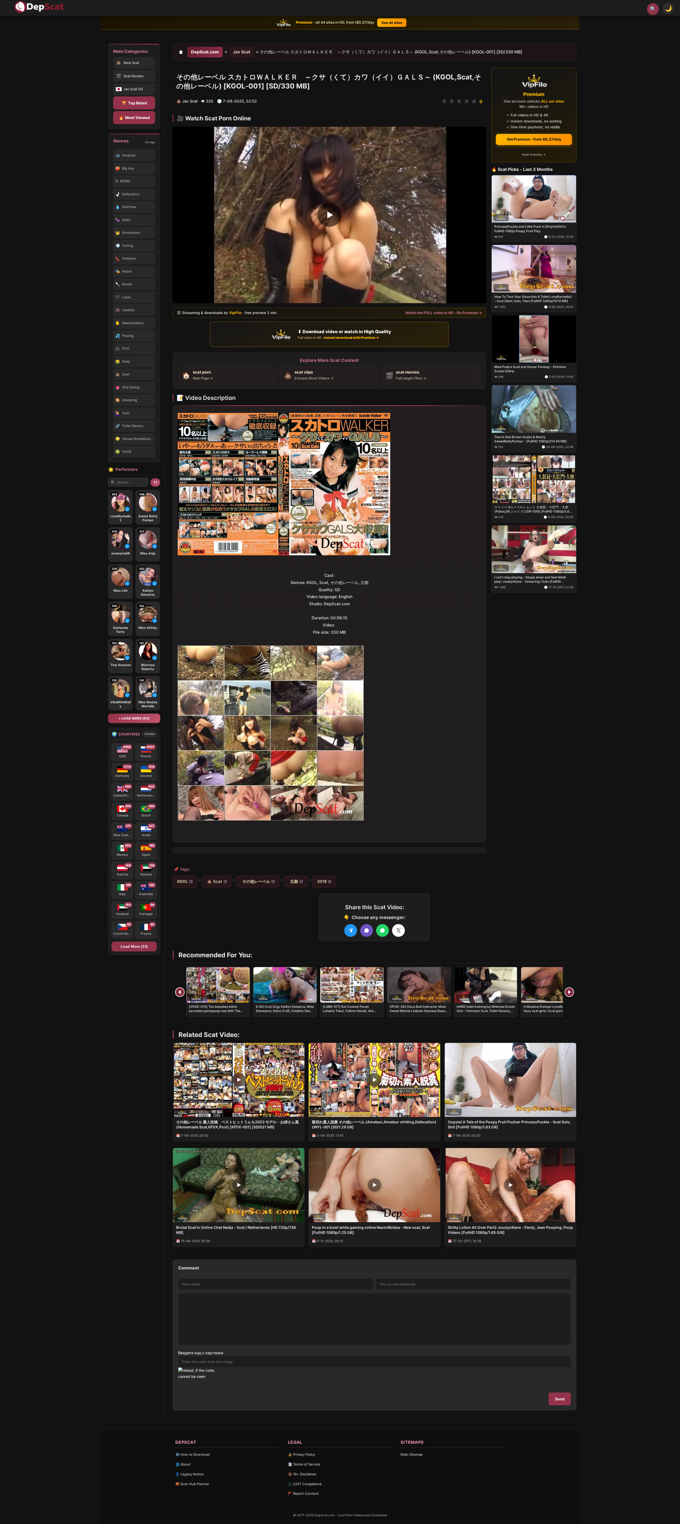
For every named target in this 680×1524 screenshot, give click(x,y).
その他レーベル (255, 881)
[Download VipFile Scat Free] (40, 7)
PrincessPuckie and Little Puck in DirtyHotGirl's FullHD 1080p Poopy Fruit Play (530, 229)
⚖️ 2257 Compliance (305, 1484)
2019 (322, 881)
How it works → (534, 154)
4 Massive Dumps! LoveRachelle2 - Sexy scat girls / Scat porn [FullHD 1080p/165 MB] (550, 1011)
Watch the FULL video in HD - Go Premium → (443, 313)
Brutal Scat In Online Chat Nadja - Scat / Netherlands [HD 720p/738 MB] (236, 1230)
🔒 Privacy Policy (301, 1454)
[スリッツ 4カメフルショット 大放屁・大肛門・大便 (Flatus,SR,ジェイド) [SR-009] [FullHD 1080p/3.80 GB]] (534, 479)
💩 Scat (214, 881)
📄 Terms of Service (304, 1464)
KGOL (182, 881)
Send (559, 1399)
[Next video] (569, 992)
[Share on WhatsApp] (382, 930)
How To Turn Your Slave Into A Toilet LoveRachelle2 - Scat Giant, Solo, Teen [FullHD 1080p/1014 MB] (533, 299)
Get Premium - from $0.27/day (534, 139)
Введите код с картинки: (201, 1353)
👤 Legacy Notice (189, 1474)
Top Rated (134, 103)
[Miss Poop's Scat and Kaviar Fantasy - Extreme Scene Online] (534, 339)
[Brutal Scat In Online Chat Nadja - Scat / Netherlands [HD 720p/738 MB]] (238, 1185)
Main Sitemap (412, 1454)
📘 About (182, 1464)
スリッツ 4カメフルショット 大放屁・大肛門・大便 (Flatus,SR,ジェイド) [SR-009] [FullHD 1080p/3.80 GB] (532, 509)
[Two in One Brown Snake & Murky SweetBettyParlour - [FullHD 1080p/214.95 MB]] (534, 409)
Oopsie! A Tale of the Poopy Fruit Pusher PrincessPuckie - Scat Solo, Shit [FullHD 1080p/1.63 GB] (509, 1124)
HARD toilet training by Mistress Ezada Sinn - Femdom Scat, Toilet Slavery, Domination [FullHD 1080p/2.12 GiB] (486, 1011)
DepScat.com (205, 51)
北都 (293, 881)
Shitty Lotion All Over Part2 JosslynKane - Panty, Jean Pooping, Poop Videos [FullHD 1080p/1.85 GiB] (510, 1230)
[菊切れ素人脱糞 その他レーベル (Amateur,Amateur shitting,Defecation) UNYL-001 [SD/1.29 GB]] (374, 1080)
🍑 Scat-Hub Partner (192, 1484)
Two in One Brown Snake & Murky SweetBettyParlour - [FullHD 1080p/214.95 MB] (530, 439)
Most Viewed (134, 117)
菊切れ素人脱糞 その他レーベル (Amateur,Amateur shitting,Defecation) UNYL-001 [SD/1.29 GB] (374, 1124)
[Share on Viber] (366, 930)
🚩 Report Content (303, 1493)
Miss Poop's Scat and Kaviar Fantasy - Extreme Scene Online (530, 369)
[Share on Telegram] (350, 930)
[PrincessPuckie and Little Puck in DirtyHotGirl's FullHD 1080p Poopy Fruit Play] (534, 198)
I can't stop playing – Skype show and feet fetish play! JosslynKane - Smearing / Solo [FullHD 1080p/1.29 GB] (530, 579)
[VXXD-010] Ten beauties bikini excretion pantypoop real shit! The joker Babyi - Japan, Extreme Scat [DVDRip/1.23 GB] (215, 1013)
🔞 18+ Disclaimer (302, 1474)
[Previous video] (180, 992)
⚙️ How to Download (192, 1454)
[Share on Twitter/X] (398, 930)
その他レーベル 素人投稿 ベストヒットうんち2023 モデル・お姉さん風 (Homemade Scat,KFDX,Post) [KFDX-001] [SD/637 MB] (237, 1124)
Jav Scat (241, 51)
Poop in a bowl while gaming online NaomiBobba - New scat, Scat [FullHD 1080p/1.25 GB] (371, 1230)
